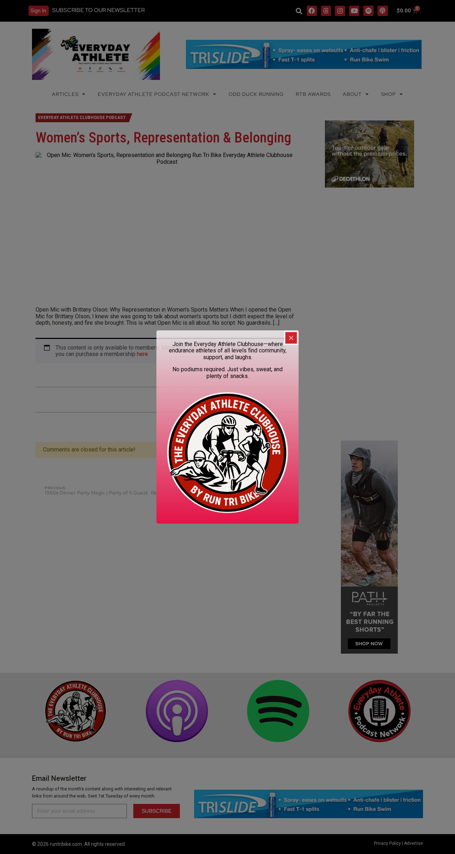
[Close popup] (291, 338)
